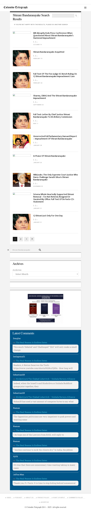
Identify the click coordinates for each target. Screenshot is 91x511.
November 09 (38, 186)
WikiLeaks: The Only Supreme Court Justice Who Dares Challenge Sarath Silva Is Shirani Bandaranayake (55, 177)
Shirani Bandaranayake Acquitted (48, 52)
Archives (17, 270)
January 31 (37, 208)
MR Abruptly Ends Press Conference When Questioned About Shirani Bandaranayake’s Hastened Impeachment (53, 35)
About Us (29, 497)
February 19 (37, 58)
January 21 (37, 222)
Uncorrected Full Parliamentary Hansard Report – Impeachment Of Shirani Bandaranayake (55, 138)
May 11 (35, 123)
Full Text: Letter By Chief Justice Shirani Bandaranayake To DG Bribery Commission (52, 116)
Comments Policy (76, 497)
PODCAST (18, 497)
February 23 (37, 83)
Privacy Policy (43, 497)
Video (9, 497)
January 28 (37, 145)
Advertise (45, 502)
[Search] (76, 16)
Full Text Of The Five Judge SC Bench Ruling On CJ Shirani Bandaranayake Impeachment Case (55, 75)
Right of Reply (59, 497)
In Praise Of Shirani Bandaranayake (49, 156)
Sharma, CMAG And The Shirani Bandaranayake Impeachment (55, 97)
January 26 (37, 162)
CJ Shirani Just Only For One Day (48, 216)
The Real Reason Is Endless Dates (31, 342)
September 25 (38, 105)
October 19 (37, 44)
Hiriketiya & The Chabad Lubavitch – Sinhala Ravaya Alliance (45, 379)
